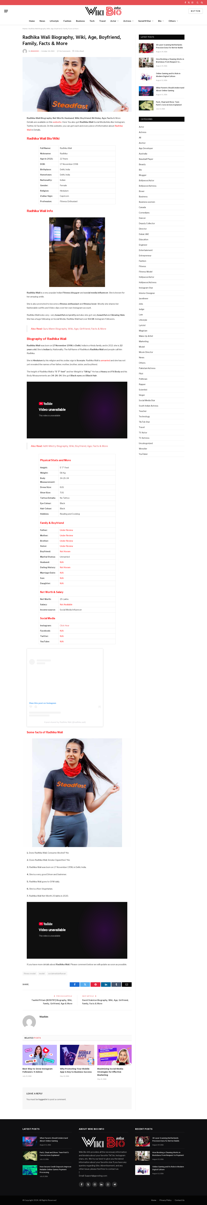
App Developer (146, 148)
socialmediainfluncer (57, 973)
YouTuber (143, 454)
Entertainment (146, 250)
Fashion (67, 21)
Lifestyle (54, 21)
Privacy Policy (166, 1200)
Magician (143, 330)
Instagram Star (146, 288)
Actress (127, 21)
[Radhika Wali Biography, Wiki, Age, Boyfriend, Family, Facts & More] (77, 84)
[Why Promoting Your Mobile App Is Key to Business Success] (77, 1055)
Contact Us (179, 1200)
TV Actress (144, 438)
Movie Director (146, 352)
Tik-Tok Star (144, 422)
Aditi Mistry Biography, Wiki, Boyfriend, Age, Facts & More (75, 446)
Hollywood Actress (147, 282)
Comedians (144, 212)
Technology (144, 416)
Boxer (141, 191)
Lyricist (142, 325)
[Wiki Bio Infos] (103, 11)
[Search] (201, 2)
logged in (43, 1099)
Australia (143, 153)
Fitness (142, 266)
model (42, 973)
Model (142, 347)
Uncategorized (146, 443)
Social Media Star (147, 400)
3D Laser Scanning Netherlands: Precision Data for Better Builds (169, 46)
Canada (142, 207)
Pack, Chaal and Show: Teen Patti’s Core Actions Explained (169, 103)
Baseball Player (146, 159)
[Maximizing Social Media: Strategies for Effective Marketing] (114, 1055)
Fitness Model (145, 271)
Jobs (141, 304)
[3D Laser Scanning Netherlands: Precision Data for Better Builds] (146, 48)
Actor (113, 21)
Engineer (143, 245)
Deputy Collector (147, 223)
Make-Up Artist (146, 336)
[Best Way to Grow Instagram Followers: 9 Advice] (40, 1055)
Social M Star (144, 21)
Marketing (144, 341)
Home (32, 21)
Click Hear (64, 625)
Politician (143, 379)
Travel (102, 21)
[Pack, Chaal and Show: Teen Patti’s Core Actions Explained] (146, 105)
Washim (35, 51)
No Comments (65, 51)
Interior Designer (147, 293)
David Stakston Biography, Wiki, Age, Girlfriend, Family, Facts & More (105, 1002)
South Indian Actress (148, 406)
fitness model (30, 973)
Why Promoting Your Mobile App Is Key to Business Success (76, 1071)
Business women (147, 202)
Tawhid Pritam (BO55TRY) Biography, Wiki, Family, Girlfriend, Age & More (52, 1002)
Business (80, 21)
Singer (142, 395)
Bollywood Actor (146, 180)
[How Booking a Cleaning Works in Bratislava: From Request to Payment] (146, 62)
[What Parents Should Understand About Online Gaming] (146, 91)
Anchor (142, 143)
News (42, 21)
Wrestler (143, 448)
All (140, 137)
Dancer (142, 218)
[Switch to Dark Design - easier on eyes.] (197, 3)
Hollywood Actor (146, 277)
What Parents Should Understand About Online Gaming (170, 89)
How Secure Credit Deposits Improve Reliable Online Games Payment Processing (55, 1169)
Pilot (141, 373)
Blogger (142, 175)
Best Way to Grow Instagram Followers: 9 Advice (38, 1071)
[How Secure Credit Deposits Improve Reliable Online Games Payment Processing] (30, 1170)
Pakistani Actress (147, 368)
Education (143, 239)
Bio (159, 21)
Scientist (143, 389)
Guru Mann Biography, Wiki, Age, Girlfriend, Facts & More (74, 328)
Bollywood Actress (147, 186)
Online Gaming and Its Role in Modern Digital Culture (168, 75)
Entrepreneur (145, 255)
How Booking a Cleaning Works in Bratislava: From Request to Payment (170, 61)
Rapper (142, 384)
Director (143, 229)
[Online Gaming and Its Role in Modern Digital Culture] (146, 77)
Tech (92, 21)
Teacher (143, 411)
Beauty (142, 164)
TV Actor (143, 432)
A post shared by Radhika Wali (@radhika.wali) (65, 722)
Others (172, 21)
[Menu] (6, 11)
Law (141, 314)
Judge (141, 309)
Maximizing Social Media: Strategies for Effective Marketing (110, 1072)
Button (195, 11)
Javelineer (143, 298)
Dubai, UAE (144, 234)
